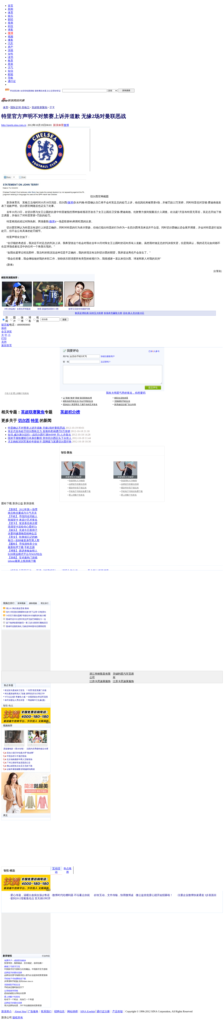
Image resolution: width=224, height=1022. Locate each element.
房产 (10, 46)
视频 (10, 36)
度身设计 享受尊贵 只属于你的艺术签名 (80, 404)
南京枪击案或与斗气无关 (22, 512)
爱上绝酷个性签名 (77, 495)
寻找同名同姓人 (28, 516)
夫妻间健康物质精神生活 (22, 533)
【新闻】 (13, 509)
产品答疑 (117, 1011)
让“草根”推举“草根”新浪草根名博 (77, 398)
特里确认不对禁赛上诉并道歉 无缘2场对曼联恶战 (36, 427)
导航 (10, 77)
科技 (10, 26)
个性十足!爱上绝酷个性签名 (17, 393)
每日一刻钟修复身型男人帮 (23, 540)
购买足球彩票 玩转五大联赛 (89, 313)
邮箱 (10, 74)
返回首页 (6, 345)
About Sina (20, 1011)
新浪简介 (6, 1011)
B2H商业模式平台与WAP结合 (25, 554)
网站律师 (72, 1011)
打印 (4, 338)
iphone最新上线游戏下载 (22, 561)
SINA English (87, 1011)
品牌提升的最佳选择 (78, 484)
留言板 (5, 324)
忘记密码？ (106, 361)
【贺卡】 (13, 523)
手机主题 (29, 547)
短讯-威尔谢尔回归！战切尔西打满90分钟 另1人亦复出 (39, 434)
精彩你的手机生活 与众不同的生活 (78, 401)
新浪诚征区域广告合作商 (125, 404)
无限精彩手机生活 (122, 401)
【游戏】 (13, 557)
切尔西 (24, 420)
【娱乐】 (13, 530)
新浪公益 (17, 503)
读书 (10, 57)
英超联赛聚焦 (39, 107)
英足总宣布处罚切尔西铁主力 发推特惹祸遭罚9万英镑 (39, 431)
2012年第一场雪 (28, 509)
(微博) (70, 202)
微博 (10, 33)
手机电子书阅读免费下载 (80, 491)
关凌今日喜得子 (28, 530)
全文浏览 (6, 331)
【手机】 (13, 516)
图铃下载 (6, 503)
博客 (10, 29)
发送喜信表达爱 (28, 523)
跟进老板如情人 (28, 550)
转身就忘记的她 (28, 537)
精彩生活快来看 (121, 398)
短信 (10, 71)
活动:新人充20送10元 (133, 313)
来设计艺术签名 (28, 519)
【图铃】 (13, 543)
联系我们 (46, 1011)
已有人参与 (154, 351)
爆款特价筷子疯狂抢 (78, 488)
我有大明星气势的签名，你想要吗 (125, 392)
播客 (10, 40)
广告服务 (33, 1011)
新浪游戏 (29, 503)
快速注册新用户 (108, 356)
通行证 (12, 81)
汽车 (10, 43)
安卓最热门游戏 (28, 557)
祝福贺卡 (13, 519)
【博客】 (13, 550)
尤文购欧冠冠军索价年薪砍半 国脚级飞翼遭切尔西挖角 (39, 441)
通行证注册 (103, 1011)
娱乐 (10, 16)
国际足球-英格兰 (20, 107)
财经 (10, 19)
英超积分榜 (70, 412)
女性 (10, 53)
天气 (10, 67)
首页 (10, 5)
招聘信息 (59, 1011)
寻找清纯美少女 (28, 543)
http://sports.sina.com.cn (13, 125)
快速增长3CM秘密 (77, 480)
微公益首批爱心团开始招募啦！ (154, 895)
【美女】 (13, 537)
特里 (35, 420)
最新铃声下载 (16, 547)
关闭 (4, 342)
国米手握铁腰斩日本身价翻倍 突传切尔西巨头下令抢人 (39, 438)
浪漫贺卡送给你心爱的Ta (22, 526)
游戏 (10, 50)
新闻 (10, 9)
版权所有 (17, 1017)
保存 (4, 328)
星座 (10, 64)
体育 (10, 12)
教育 (10, 60)
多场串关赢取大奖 (113, 313)
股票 (10, 22)
